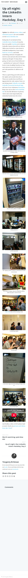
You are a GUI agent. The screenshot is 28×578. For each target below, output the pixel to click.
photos (16, 32)
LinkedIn (5, 25)
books (6, 467)
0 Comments (13, 23)
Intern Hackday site (12, 36)
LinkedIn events (17, 83)
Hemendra (21, 87)
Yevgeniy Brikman (9, 2)
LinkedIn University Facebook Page (12, 85)
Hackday (10, 25)
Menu (26, 2)
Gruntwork (15, 469)
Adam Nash (7, 311)
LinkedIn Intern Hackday (9, 42)
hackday (14, 44)
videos (21, 32)
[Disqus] (14, 508)
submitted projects (8, 34)
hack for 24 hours (7, 52)
